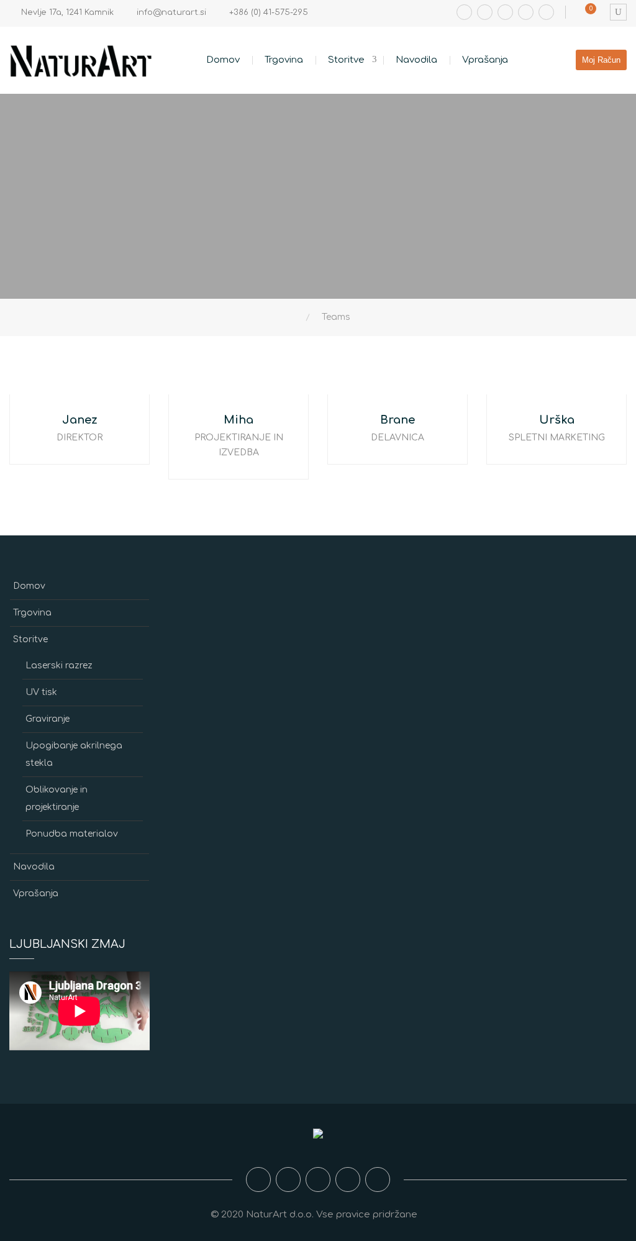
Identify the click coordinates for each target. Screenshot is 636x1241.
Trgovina (284, 60)
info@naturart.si (171, 12)
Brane (397, 420)
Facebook (464, 12)
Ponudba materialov (71, 834)
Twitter (526, 12)
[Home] (297, 317)
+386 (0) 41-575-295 (268, 12)
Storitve (346, 60)
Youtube (505, 12)
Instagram (485, 12)
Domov (223, 60)
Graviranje (47, 719)
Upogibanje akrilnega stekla (73, 754)
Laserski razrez (59, 665)
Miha (238, 420)
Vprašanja (485, 60)
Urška (557, 420)
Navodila (416, 60)
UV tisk (41, 692)
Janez (80, 420)
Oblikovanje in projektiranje (56, 798)
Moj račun (601, 60)
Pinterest (546, 12)
